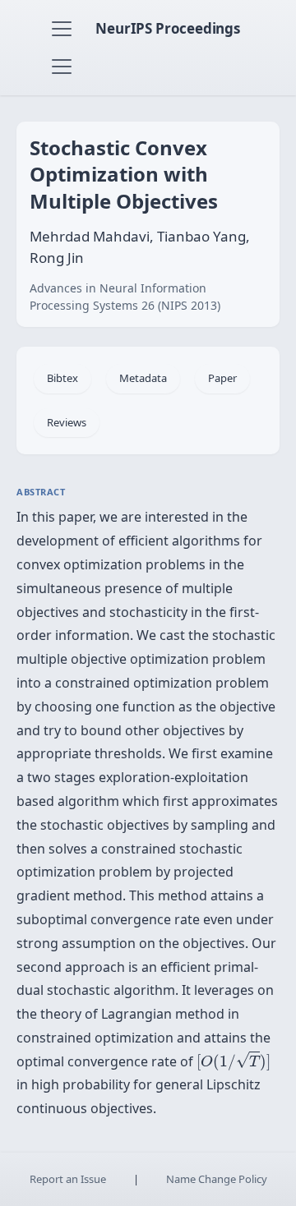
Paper (222, 378)
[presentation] (234, 1060)
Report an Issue (68, 1178)
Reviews (66, 422)
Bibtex (62, 378)
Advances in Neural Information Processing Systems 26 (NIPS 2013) (125, 296)
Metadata (143, 378)
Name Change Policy (216, 1178)
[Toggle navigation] (62, 29)
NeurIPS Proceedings (167, 28)
